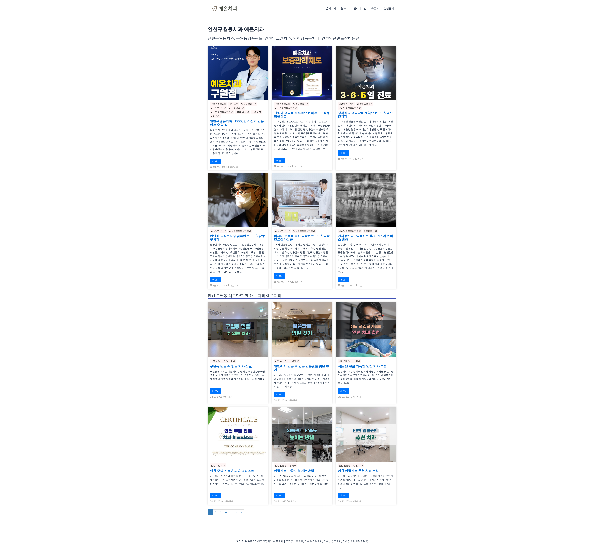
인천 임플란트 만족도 (285, 465)
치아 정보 (215, 116)
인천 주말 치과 (218, 465)
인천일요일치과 (236, 107)
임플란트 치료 (242, 111)
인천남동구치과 (218, 107)
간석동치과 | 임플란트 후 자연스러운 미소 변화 (365, 237)
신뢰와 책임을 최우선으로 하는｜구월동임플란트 (302, 114)
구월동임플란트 (218, 103)
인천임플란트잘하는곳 (222, 111)
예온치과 (234, 167)
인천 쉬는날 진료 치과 (350, 360)
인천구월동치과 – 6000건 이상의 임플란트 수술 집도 (237, 123)
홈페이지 (331, 8)
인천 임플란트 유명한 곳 (287, 360)
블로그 (345, 8)
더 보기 (215, 161)
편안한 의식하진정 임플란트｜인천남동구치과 (237, 237)
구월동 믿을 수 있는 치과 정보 (231, 366)
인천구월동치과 (249, 103)
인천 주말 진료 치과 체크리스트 (232, 470)
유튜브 (375, 8)
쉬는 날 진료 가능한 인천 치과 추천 (362, 366)
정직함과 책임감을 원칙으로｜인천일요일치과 (365, 114)
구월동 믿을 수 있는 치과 (223, 360)
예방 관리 (233, 103)
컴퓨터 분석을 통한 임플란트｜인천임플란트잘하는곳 (302, 237)
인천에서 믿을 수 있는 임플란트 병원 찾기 (301, 368)
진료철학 (256, 111)
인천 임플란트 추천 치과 (351, 465)
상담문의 (389, 8)
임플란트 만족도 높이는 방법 (294, 470)
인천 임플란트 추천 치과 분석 (358, 470)
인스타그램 (360, 8)
